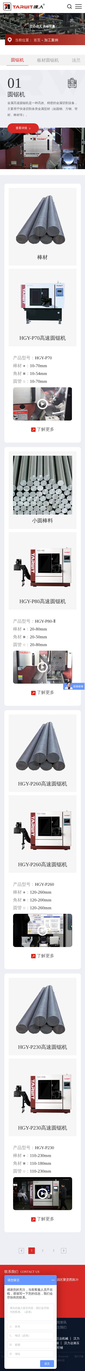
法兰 (76, 60)
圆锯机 (17, 60)
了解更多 (45, 429)
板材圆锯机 (48, 60)
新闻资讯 (59, 1322)
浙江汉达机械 (59, 1338)
